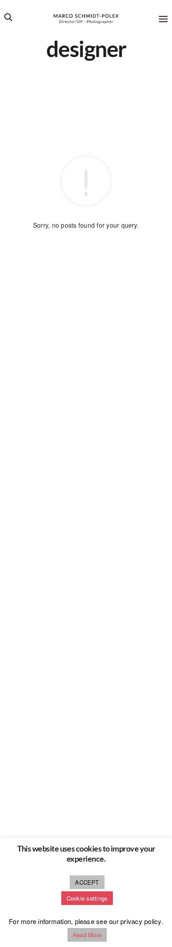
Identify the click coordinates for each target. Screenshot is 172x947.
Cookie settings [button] (87, 898)
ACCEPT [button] (87, 882)
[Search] (8, 19)
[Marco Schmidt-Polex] (86, 19)
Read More (87, 935)
